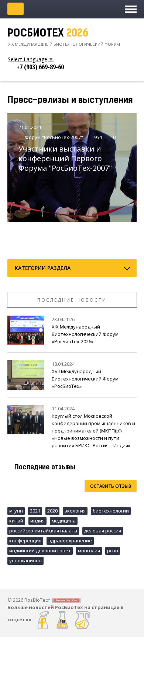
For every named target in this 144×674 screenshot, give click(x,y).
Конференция (25, 540)
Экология (75, 510)
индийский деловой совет (40, 550)
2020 (52, 510)
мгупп (16, 510)
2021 (35, 510)
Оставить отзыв (110, 486)
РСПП (112, 550)
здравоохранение (70, 540)
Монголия (89, 550)
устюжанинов (25, 560)
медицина (64, 520)
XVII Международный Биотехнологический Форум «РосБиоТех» (85, 378)
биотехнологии (111, 510)
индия (37, 520)
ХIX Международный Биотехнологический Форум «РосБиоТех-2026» (85, 334)
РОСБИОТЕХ (47, 34)
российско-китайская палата (43, 530)
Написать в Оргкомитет (15, 9)
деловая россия (102, 530)
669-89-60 (40, 66)
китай (16, 520)
